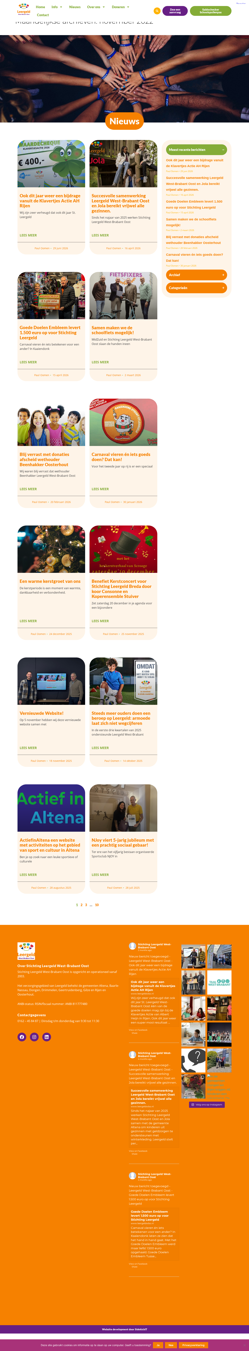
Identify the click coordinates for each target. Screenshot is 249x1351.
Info (55, 7)
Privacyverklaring (193, 1345)
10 (97, 905)
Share (134, 1033)
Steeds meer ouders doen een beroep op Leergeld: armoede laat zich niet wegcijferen (121, 718)
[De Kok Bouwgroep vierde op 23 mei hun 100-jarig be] (219, 1060)
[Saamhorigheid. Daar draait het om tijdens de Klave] (193, 1086)
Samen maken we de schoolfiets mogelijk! (113, 330)
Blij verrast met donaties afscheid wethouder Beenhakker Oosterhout (44, 459)
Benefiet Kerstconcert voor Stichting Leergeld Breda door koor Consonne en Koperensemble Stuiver (121, 588)
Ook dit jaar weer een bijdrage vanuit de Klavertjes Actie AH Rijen (50, 200)
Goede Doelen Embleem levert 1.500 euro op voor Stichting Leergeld (50, 332)
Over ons (93, 7)
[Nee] (244, 1345)
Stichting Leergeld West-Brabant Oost (154, 946)
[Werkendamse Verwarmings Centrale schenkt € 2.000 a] (193, 982)
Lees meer (28, 235)
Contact (43, 15)
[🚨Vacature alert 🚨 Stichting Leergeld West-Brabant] (193, 1008)
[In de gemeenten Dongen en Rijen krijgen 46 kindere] (219, 1086)
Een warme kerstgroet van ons (50, 581)
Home (40, 7)
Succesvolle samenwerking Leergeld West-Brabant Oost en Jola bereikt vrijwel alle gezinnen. (194, 183)
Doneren (118, 7)
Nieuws (75, 7)
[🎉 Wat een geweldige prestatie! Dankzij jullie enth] (219, 1008)
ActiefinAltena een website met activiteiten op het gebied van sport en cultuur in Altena (50, 845)
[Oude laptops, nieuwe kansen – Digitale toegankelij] (193, 957)
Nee (171, 1345)
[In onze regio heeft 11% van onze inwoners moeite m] (219, 982)
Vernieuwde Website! (42, 713)
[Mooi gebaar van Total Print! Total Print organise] (219, 957)
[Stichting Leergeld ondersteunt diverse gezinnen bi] (219, 1034)
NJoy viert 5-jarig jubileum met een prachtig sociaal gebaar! (123, 842)
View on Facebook (138, 1030)
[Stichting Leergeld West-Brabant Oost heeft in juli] (193, 1034)
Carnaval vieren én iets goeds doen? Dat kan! (121, 457)
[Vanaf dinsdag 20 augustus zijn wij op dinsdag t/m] (193, 1060)
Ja (158, 1345)
